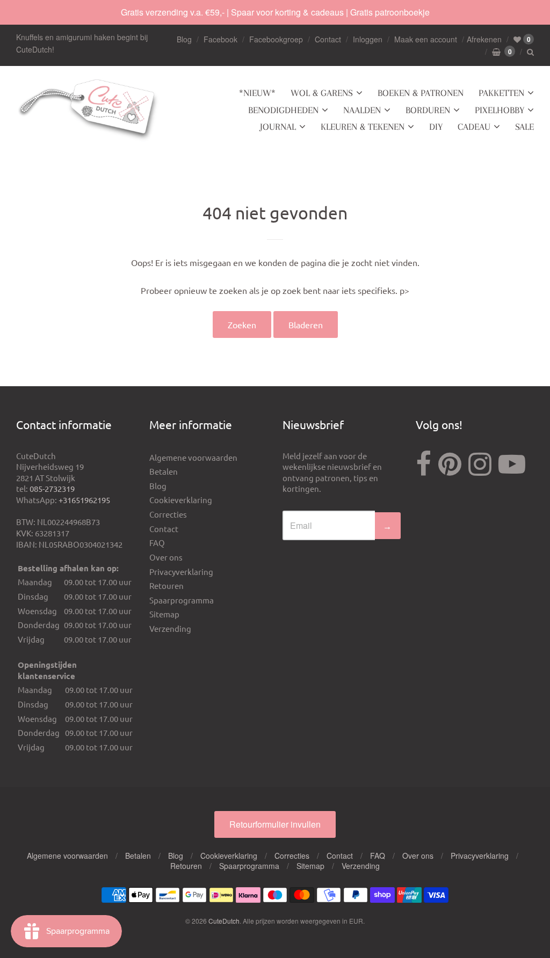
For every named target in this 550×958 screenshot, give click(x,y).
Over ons (166, 557)
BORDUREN (428, 110)
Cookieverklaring (180, 500)
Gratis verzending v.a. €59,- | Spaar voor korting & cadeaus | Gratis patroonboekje (275, 12)
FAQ (157, 542)
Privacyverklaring (181, 571)
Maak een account (425, 39)
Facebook (220, 39)
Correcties (168, 514)
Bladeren (305, 324)
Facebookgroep (276, 39)
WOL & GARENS (322, 92)
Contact (328, 39)
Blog (184, 39)
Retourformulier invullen (275, 824)
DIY (436, 126)
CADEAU (474, 126)
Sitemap (164, 614)
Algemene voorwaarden (193, 457)
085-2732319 (52, 488)
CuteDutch (224, 920)
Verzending (170, 628)
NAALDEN (362, 110)
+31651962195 (84, 500)
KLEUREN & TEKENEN (362, 126)
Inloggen (367, 39)
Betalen (163, 471)
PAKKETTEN (501, 92)
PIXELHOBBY (499, 110)
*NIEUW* (257, 92)
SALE (524, 126)
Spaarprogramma (181, 600)
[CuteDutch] (88, 110)
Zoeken (242, 324)
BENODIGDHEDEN (283, 110)
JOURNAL (278, 126)
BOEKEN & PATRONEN (421, 92)
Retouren (166, 585)
